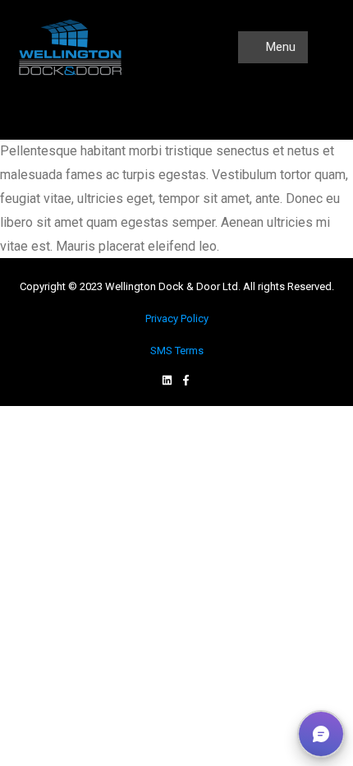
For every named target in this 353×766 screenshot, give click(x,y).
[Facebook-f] (186, 380)
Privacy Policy (177, 318)
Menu (279, 46)
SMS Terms (177, 350)
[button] (321, 734)
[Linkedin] (167, 380)
